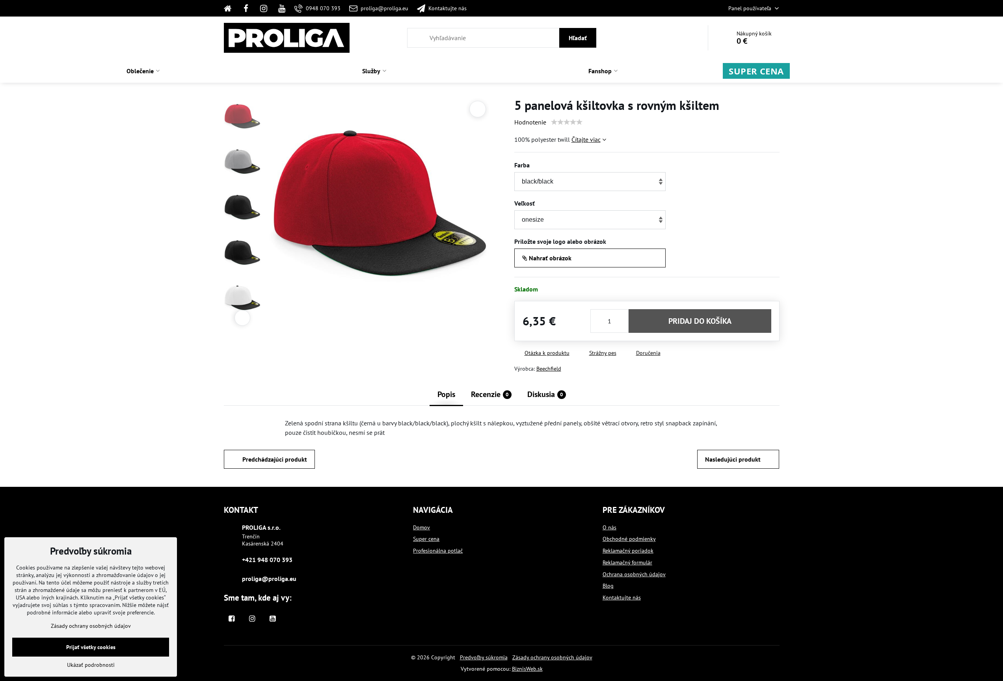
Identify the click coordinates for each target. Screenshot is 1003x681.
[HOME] (230, 8)
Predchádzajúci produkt (274, 459)
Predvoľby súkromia (484, 657)
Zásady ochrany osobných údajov (552, 657)
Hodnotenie (530, 122)
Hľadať (578, 38)
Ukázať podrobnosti (91, 664)
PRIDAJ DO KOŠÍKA (699, 321)
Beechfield (548, 368)
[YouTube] (282, 8)
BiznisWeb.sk (527, 668)
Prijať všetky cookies (90, 647)
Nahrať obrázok (549, 258)
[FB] (246, 8)
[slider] (566, 122)
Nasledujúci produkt (733, 459)
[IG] (264, 8)
